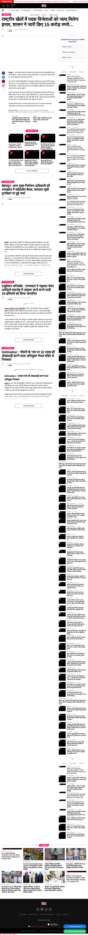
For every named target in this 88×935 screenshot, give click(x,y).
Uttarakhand (25, 10)
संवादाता (10, 31)
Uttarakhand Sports (47, 112)
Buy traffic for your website (8, 934)
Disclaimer (22, 914)
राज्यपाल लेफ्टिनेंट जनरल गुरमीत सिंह (14, 308)
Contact (58, 914)
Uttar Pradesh (38, 10)
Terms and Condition (47, 914)
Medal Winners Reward (41, 110)
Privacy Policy (33, 914)
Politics (44, 15)
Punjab (52, 10)
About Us (66, 914)
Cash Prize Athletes (26, 110)
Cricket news (53, 15)
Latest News (15, 10)
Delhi (46, 10)
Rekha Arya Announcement (31, 112)
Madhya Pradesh (71, 10)
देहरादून (6, 383)
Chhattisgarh (34, 15)
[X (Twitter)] (42, 909)
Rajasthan (60, 10)
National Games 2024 (15, 112)
